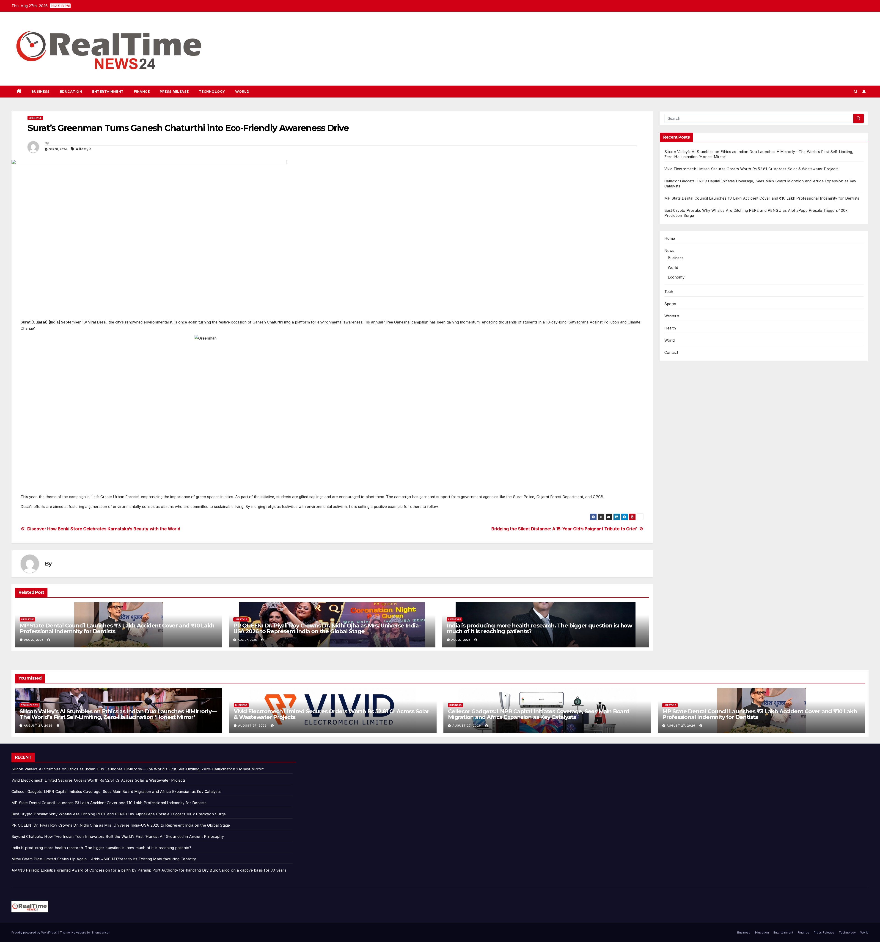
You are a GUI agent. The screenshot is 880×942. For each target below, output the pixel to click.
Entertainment (108, 91)
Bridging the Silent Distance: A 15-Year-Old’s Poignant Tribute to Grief (564, 529)
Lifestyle (35, 118)
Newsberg (79, 932)
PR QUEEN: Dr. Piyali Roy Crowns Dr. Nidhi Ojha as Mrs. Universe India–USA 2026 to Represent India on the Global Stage (327, 628)
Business (40, 91)
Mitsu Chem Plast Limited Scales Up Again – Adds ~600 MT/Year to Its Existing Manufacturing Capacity (103, 859)
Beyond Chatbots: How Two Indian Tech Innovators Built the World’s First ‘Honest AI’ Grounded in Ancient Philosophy (117, 836)
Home (669, 238)
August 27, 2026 (38, 725)
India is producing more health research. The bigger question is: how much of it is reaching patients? (539, 628)
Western (671, 316)
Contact (671, 352)
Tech (668, 291)
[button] (856, 91)
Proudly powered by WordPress (34, 932)
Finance (142, 91)
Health (670, 328)
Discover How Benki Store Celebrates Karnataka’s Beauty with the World (103, 529)
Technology (212, 91)
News (669, 250)
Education (71, 91)
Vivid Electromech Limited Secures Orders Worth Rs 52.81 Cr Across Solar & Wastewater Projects (751, 169)
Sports (670, 303)
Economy (676, 277)
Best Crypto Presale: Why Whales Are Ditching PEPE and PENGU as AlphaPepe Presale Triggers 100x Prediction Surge (118, 814)
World (242, 91)
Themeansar (100, 932)
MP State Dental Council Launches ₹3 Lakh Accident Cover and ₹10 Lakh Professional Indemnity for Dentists (117, 628)
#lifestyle (83, 149)
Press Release (174, 91)
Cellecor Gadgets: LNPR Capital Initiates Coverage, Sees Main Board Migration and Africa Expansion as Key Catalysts (538, 714)
